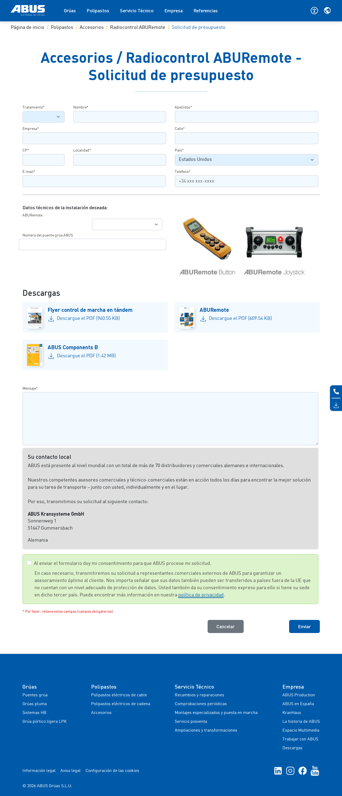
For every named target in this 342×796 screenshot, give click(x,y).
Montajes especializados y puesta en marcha (216, 713)
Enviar (304, 626)
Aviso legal (70, 771)
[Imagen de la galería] (247, 246)
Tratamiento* (33, 107)
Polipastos (98, 10)
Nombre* (80, 107)
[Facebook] (303, 771)
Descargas (292, 748)
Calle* (180, 129)
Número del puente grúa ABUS (47, 235)
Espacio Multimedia (300, 730)
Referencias (205, 10)
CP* (25, 150)
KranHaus (291, 713)
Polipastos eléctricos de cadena (120, 704)
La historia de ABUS (301, 722)
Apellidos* (183, 107)
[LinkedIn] (278, 771)
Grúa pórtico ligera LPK (44, 722)
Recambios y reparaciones (199, 695)
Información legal (39, 771)
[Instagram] (290, 771)
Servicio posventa (191, 722)
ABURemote (32, 215)
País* (179, 150)
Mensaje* (30, 388)
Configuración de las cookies (112, 771)
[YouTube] (315, 771)
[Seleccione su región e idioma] (327, 10)
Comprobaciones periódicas (201, 704)
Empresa (173, 10)
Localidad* (82, 150)
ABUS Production (298, 695)
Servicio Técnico (137, 10)
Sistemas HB (34, 713)
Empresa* (30, 129)
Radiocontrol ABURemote (137, 27)
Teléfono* (183, 172)
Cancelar (225, 626)
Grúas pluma (34, 704)
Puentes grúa (35, 695)
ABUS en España (298, 704)
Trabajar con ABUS (300, 739)
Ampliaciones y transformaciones (206, 730)
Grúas (70, 10)
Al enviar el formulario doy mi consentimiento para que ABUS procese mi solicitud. (122, 563)
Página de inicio (27, 27)
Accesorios (92, 27)
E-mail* (28, 172)
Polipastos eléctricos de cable (119, 695)
